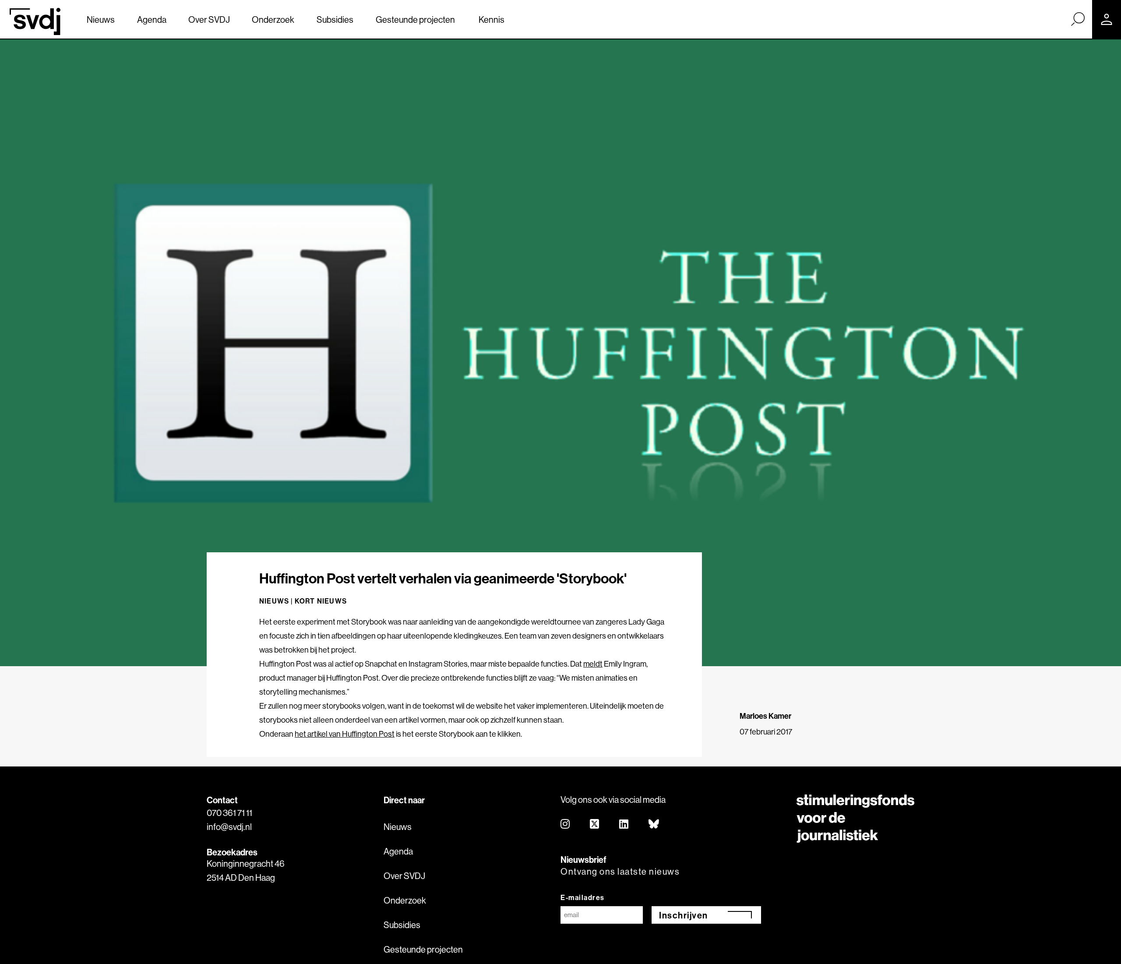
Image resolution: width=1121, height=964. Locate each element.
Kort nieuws (321, 601)
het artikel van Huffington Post (345, 734)
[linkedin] (624, 824)
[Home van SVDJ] (35, 21)
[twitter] (595, 824)
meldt (593, 664)
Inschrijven (683, 915)
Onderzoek (273, 19)
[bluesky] (654, 824)
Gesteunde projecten (415, 19)
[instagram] (565, 824)
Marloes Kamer (765, 716)
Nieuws (101, 19)
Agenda (151, 19)
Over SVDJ (209, 19)
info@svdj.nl (229, 826)
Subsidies (335, 19)
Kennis (491, 19)
